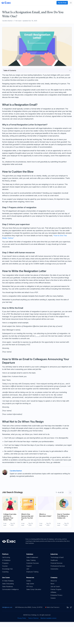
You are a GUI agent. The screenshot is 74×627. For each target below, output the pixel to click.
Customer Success (32, 563)
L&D (27, 569)
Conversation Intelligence (10, 589)
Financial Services (56, 563)
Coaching (5, 572)
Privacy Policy (22, 618)
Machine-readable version (48, 618)
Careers (53, 598)
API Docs (29, 586)
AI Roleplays (6, 560)
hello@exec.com (7, 607)
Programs (5, 563)
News (52, 584)
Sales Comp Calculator (33, 589)
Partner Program (56, 589)
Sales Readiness (7, 586)
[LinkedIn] (68, 607)
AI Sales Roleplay (8, 581)
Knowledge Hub (7, 569)
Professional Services (58, 566)
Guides (28, 581)
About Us (54, 581)
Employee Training (32, 572)
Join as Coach (55, 586)
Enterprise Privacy (56, 595)
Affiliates (53, 592)
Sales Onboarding (8, 584)
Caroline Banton (16, 471)
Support (29, 566)
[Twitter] (71, 607)
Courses (5, 566)
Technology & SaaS (57, 557)
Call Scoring (6, 557)
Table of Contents (9, 70)
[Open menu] (71, 2)
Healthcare (54, 560)
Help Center (30, 584)
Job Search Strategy (12, 492)
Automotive (54, 569)
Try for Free (62, 3)
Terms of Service (33, 618)
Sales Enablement (32, 557)
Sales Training (30, 560)
